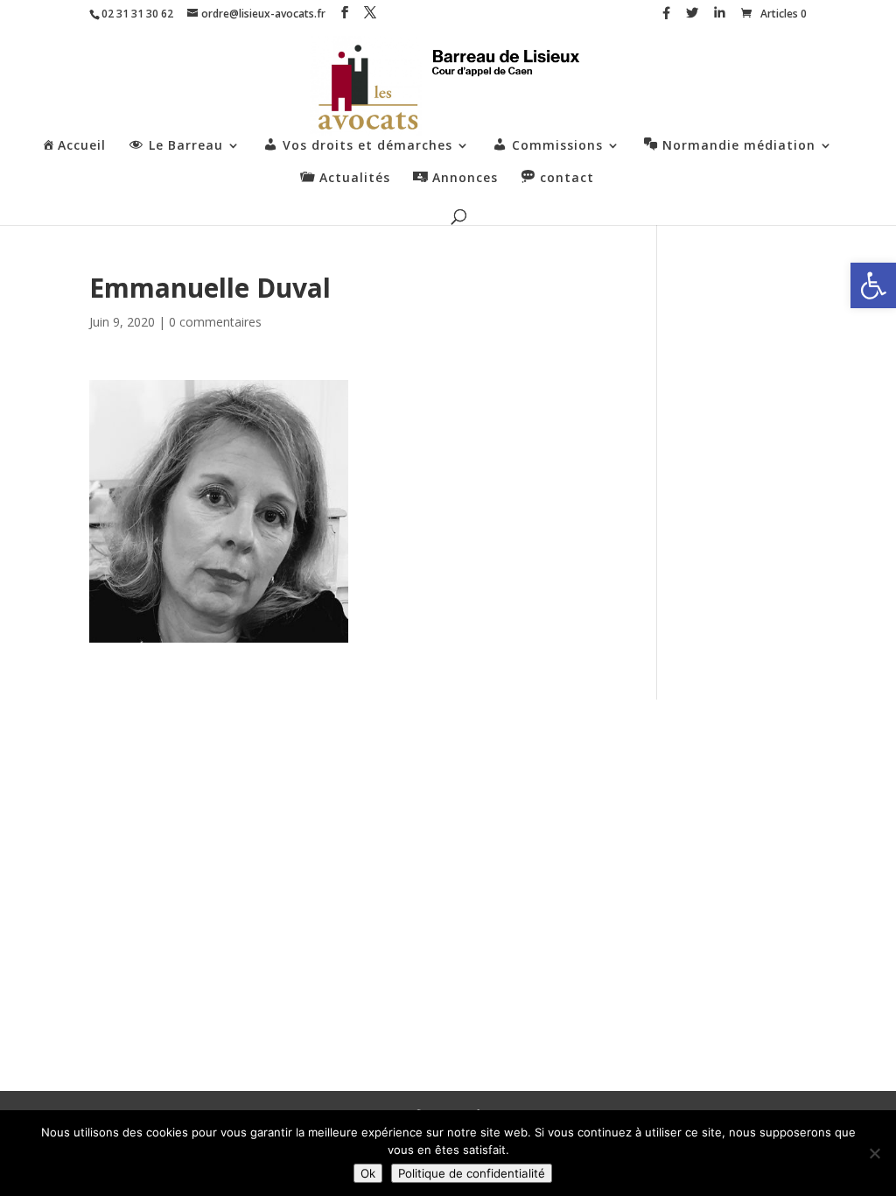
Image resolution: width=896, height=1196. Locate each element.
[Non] (874, 1153)
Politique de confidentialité (471, 1173)
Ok (367, 1173)
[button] (873, 285)
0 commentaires (215, 321)
